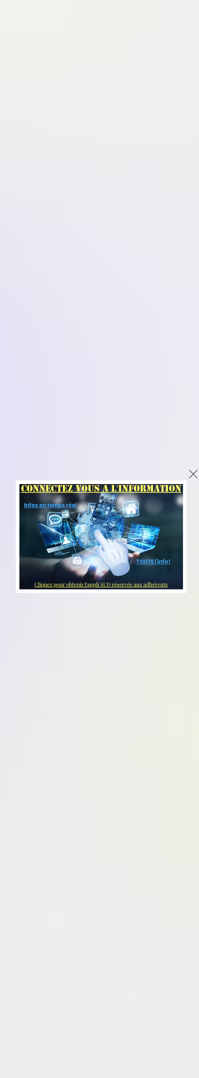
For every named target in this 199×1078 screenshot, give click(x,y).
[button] (193, 474)
